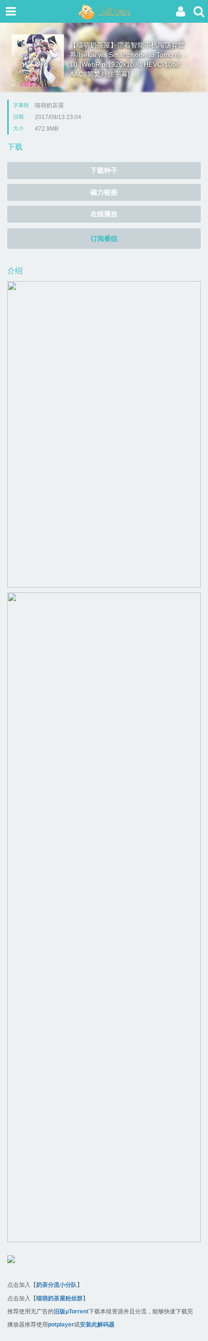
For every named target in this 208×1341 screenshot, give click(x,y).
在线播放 (104, 214)
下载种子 (104, 170)
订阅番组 (104, 238)
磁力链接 (104, 192)
